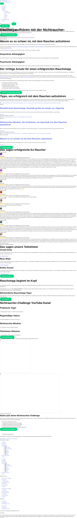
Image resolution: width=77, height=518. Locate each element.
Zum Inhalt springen (3, 0)
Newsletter (6, 11)
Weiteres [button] (4, 10)
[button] (6, 446)
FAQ (5, 18)
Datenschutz (4, 502)
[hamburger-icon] (2, 4)
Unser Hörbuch (5, 495)
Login (3, 20)
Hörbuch (6, 15)
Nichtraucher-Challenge (6, 478)
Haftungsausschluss (6, 503)
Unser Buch (4, 483)
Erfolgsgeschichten (5, 19)
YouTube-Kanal (7, 12)
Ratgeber (4, 8)
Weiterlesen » (2, 114)
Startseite (4, 6)
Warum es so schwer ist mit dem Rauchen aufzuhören (26, 139)
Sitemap (3, 486)
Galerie (6, 16)
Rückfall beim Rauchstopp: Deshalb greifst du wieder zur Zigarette (32, 108)
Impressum (4, 505)
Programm (4, 7)
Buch (5, 14)
